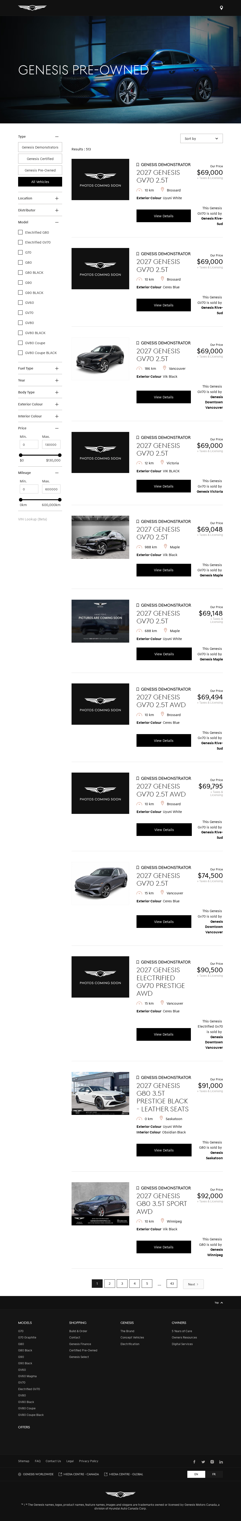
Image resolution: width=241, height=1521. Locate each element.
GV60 (22, 1370)
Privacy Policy (88, 1461)
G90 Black (25, 1363)
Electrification (129, 1344)
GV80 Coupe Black (31, 1415)
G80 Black (25, 1350)
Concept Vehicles (132, 1337)
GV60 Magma (27, 1376)
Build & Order (78, 1331)
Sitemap (23, 1461)
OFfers (24, 1427)
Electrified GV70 (29, 1389)
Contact (74, 1337)
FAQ (37, 1461)
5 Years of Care (182, 1331)
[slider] (20, 455)
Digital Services (182, 1344)
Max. (46, 436)
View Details (163, 216)
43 (172, 1283)
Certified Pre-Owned (83, 1350)
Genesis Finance (80, 1344)
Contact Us (53, 1461)
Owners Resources (184, 1337)
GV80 (22, 1395)
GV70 (21, 1382)
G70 (21, 1331)
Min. (23, 436)
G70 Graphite (27, 1337)
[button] (201, 138)
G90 (21, 1357)
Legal (70, 1461)
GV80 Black (26, 1402)
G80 (21, 1344)
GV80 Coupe (27, 1408)
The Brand (127, 1331)
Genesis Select (79, 1357)
